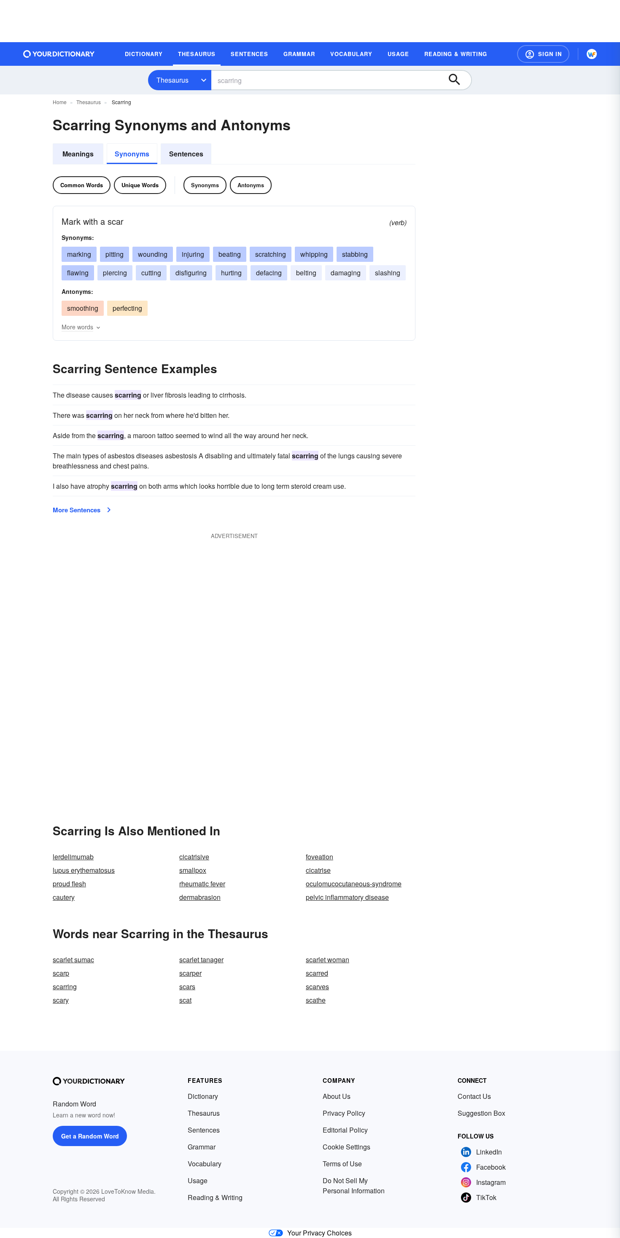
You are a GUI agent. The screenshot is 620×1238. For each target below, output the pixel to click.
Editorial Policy (345, 1130)
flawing (78, 272)
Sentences (186, 154)
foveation (319, 856)
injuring (193, 254)
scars (187, 986)
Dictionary (203, 1096)
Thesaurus (172, 80)
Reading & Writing (215, 1197)
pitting (114, 254)
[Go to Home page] (59, 54)
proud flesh (69, 883)
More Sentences (76, 509)
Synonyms (132, 154)
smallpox (192, 870)
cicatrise (318, 870)
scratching (270, 254)
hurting (231, 272)
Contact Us (474, 1096)
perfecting (127, 308)
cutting (151, 272)
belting (306, 272)
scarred (317, 973)
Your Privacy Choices (319, 1233)
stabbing (355, 254)
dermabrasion (200, 897)
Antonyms (250, 185)
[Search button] (458, 80)
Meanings (78, 154)
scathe (316, 1000)
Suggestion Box (481, 1113)
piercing (115, 272)
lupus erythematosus (84, 870)
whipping (314, 254)
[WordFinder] (592, 54)
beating (229, 254)
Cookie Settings (346, 1147)
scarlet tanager (201, 959)
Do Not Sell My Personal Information (354, 1185)
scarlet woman (327, 959)
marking (79, 254)
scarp (61, 973)
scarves (317, 986)
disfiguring (191, 272)
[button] (543, 54)
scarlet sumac (73, 959)
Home (60, 101)
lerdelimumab (73, 856)
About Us (336, 1096)
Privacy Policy (344, 1113)
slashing (387, 272)
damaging (346, 272)
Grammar (202, 1147)
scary (61, 1000)
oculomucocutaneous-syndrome (354, 883)
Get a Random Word (90, 1136)
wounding (152, 254)
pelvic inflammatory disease (347, 897)
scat (185, 1000)
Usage (198, 1180)
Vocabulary (204, 1163)
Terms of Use (342, 1163)
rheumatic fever (202, 883)
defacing (269, 272)
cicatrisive (194, 856)
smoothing (82, 308)
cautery (64, 897)
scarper (190, 973)
